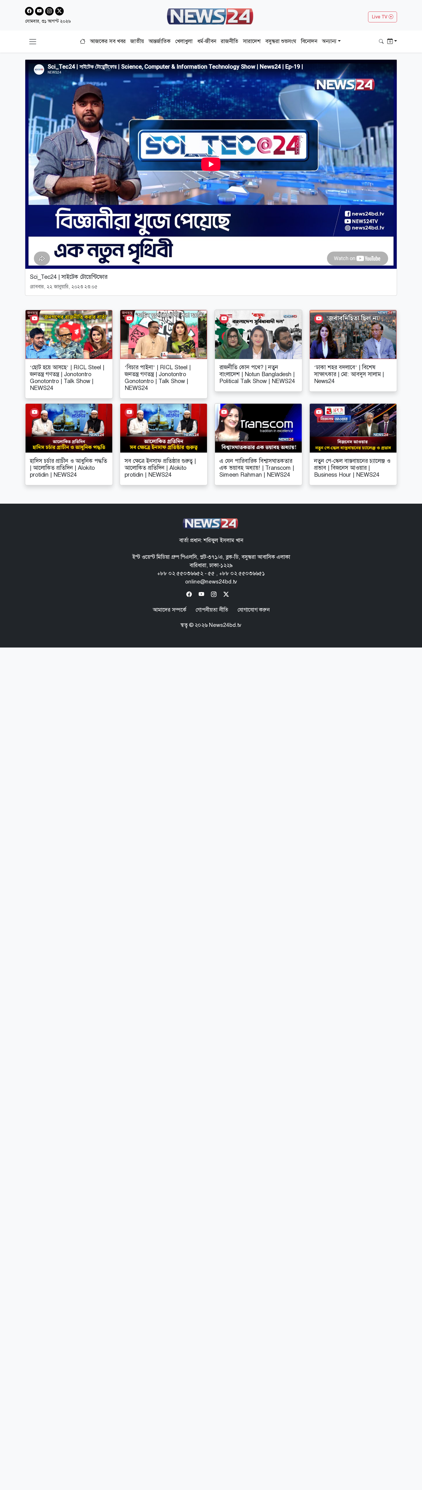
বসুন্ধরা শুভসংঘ (280, 41)
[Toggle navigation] (32, 41)
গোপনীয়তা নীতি (211, 609)
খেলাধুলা (184, 41)
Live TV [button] (380, 17)
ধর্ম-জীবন (206, 41)
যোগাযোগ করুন (253, 609)
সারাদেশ (252, 41)
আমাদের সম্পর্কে (169, 609)
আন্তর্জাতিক (159, 41)
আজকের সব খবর (108, 41)
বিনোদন (309, 41)
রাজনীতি (229, 41)
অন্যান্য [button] (329, 41)
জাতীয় (137, 41)
